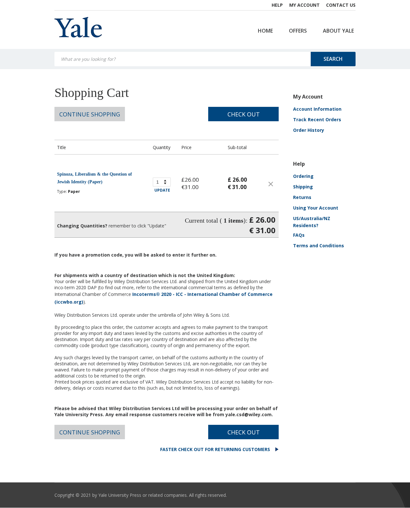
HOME (265, 30)
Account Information (317, 109)
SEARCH (333, 58)
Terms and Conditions (318, 245)
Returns (302, 197)
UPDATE (162, 190)
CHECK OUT (243, 114)
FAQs (299, 235)
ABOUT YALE (338, 30)
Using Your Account (315, 208)
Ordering (303, 176)
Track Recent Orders (317, 119)
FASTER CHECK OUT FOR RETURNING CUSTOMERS (215, 449)
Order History (308, 130)
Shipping (303, 187)
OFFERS (298, 30)
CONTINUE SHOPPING (89, 114)
